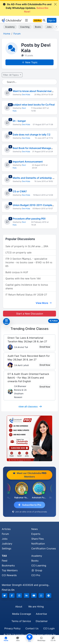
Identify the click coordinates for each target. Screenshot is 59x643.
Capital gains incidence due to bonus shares (26, 286)
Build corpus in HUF (16, 272)
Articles (6, 529)
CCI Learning (38, 565)
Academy (10, 27)
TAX (4, 555)
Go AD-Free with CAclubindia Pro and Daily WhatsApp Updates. (28, 8)
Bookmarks (8, 565)
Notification (38, 543)
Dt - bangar (19, 120)
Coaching (24, 27)
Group (38, 570)
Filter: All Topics (11, 75)
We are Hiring (36, 606)
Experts (35, 533)
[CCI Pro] (29, 438)
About (18, 606)
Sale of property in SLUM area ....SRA (26, 246)
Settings (6, 548)
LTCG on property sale (18, 252)
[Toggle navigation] (26, 20)
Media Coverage (21, 613)
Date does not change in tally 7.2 (31, 134)
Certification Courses (43, 548)
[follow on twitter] (4, 595)
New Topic (31, 62)
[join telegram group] (48, 595)
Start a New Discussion (29, 313)
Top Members (10, 570)
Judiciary (7, 543)
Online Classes (30, 329)
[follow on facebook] (12, 595)
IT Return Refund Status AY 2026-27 (26, 294)
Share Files (37, 538)
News (34, 529)
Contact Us (31, 628)
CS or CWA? (20, 191)
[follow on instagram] (19, 595)
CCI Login (49, 628)
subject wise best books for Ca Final (34, 104)
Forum (5, 533)
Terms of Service (21, 621)
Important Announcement (28, 161)
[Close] (55, 4)
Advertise (41, 613)
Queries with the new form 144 (23, 278)
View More (42, 302)
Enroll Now (45, 347)
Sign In (51, 20)
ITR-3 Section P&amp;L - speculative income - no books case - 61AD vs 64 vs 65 (28, 262)
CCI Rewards (9, 575)
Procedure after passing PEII (29, 218)
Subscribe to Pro (31, 504)
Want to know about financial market (34, 91)
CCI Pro (35, 575)
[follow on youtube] (34, 595)
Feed (4, 560)
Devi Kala (26, 94)
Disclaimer (42, 621)
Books (38, 27)
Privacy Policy (12, 628)
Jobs (49, 27)
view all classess (28, 406)
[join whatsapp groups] (41, 595)
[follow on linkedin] (26, 595)
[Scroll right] (55, 27)
